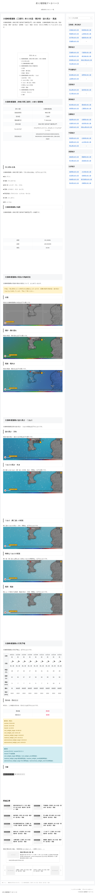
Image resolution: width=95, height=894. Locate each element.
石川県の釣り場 (74, 93)
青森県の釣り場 (74, 34)
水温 (23, 68)
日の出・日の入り (27, 92)
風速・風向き (25, 73)
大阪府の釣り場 (74, 127)
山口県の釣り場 (86, 142)
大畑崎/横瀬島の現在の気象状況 (29, 66)
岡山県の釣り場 (74, 146)
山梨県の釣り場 (74, 79)
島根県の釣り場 (74, 142)
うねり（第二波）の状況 (28, 82)
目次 (30, 55)
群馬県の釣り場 (74, 60)
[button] (91, 18)
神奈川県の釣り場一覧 (9, 774)
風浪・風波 (25, 87)
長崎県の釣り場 (74, 179)
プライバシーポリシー (87, 889)
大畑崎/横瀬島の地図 (27, 63)
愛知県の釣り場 (86, 105)
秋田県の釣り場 (86, 30)
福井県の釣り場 (86, 90)
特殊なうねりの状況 (27, 85)
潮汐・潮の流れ (26, 70)
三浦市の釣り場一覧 (20, 774)
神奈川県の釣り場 (86, 60)
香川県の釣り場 (74, 161)
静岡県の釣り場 (74, 108)
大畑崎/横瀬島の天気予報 (27, 89)
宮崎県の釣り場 (86, 175)
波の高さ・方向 (26, 78)
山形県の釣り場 (86, 34)
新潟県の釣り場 (74, 75)
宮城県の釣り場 (74, 41)
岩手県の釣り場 (74, 37)
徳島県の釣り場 (74, 157)
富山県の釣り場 (74, 90)
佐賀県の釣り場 (74, 175)
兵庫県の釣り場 (86, 119)
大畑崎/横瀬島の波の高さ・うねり (30, 75)
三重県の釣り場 (86, 108)
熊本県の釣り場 (74, 183)
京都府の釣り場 (74, 123)
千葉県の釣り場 (86, 52)
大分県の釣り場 (86, 172)
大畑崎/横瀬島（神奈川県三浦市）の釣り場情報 (33, 58)
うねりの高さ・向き (27, 80)
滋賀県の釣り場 (74, 119)
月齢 (23, 94)
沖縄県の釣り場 (86, 183)
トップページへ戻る (76, 889)
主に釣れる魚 (25, 61)
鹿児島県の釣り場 (86, 179)
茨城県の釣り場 (74, 52)
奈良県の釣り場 (86, 123)
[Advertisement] (32, 40)
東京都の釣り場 (86, 56)
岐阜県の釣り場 (74, 105)
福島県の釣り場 (86, 37)
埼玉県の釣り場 (74, 64)
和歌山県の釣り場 (86, 127)
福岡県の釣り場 (74, 172)
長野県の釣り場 (86, 75)
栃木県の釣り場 (74, 56)
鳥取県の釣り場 (74, 138)
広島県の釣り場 (86, 138)
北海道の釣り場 (74, 30)
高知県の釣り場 (86, 161)
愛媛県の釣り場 (86, 157)
